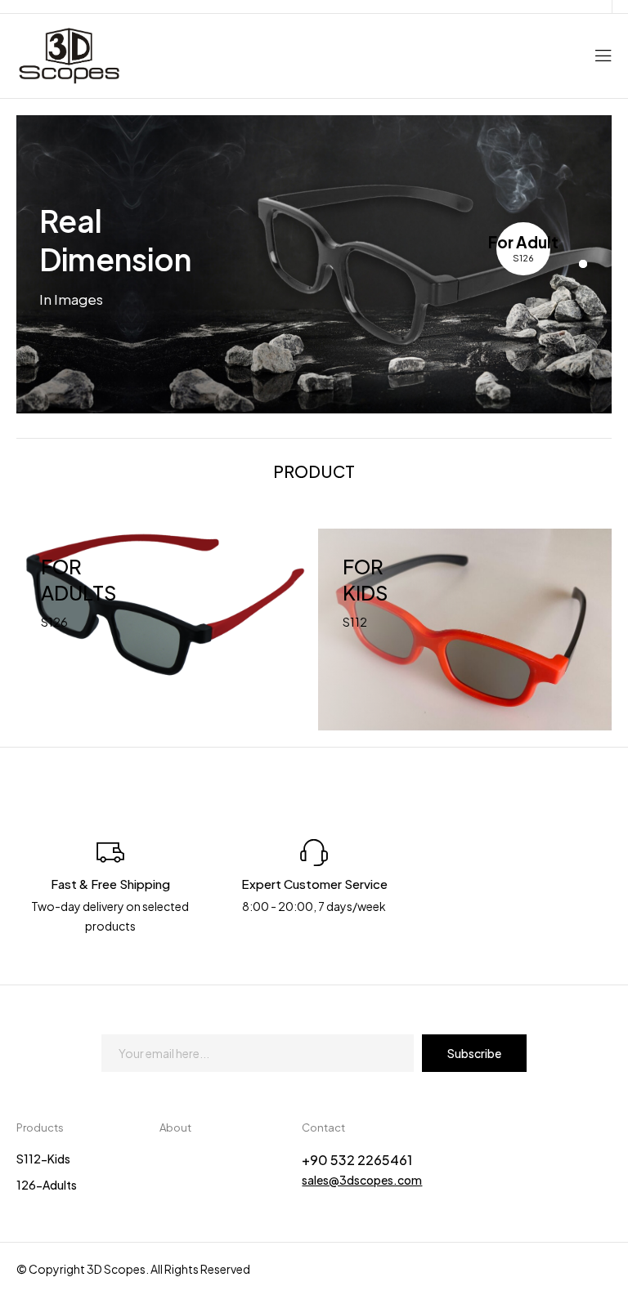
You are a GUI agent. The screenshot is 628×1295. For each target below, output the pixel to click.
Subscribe (474, 1053)
